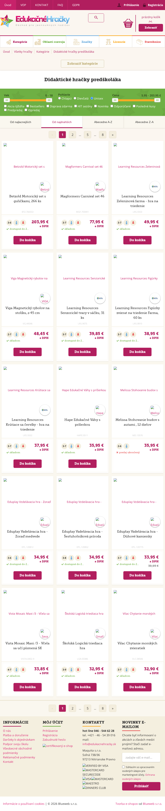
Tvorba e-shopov (127, 804)
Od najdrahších (62, 122)
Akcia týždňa (15, 106)
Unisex (98, 98)
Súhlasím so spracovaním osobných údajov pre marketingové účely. (138, 773)
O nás (7, 731)
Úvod (7, 5)
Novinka (103, 106)
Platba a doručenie (15, 735)
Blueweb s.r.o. (152, 804)
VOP (23, 5)
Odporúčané (122, 106)
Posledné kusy (145, 106)
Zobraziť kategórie (82, 64)
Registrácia (50, 735)
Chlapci (67, 98)
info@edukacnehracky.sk (99, 744)
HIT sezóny (85, 106)
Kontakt (41, 5)
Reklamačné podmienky (19, 757)
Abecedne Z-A (144, 122)
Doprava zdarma (61, 106)
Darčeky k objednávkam (19, 739)
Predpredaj (15, 110)
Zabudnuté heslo (54, 739)
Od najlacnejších (20, 122)
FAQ (60, 5)
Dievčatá (83, 98)
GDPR (76, 5)
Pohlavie (64, 94)
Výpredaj (34, 110)
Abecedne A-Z (103, 122)
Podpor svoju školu (15, 744)
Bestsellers (37, 106)
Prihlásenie (50, 731)
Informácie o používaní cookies (23, 804)
